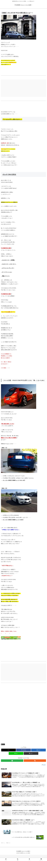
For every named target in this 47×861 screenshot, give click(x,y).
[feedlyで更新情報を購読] (12, 760)
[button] (31, 753)
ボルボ (3, 744)
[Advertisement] (23, 88)
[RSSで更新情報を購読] (35, 760)
